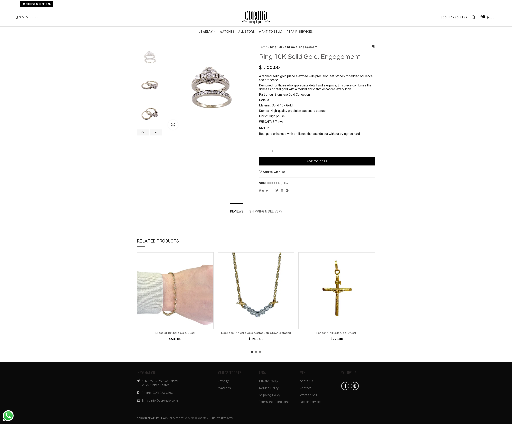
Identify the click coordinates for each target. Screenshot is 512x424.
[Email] (282, 190)
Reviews (236, 211)
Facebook (345, 386)
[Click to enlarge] (173, 125)
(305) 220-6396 (28, 17)
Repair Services (310, 402)
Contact (305, 388)
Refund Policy (269, 388)
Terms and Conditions (274, 402)
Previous (143, 132)
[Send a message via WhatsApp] (8, 415)
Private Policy (268, 381)
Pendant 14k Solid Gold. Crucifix (336, 333)
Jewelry (223, 381)
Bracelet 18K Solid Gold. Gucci (175, 333)
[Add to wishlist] (211, 258)
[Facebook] (272, 190)
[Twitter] (276, 190)
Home (263, 46)
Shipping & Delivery (265, 211)
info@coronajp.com (164, 400)
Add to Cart (317, 161)
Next (156, 132)
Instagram (355, 386)
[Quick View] (211, 276)
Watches (224, 388)
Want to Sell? (309, 395)
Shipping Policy (269, 395)
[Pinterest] (287, 190)
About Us (306, 381)
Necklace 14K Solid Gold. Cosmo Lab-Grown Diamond (256, 333)
